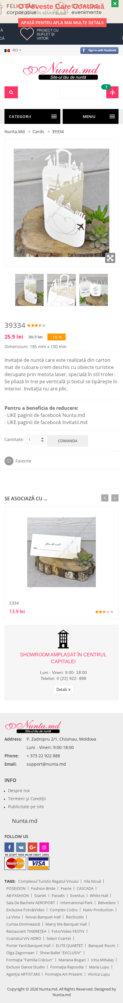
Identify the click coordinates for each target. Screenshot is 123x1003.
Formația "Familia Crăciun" (29, 959)
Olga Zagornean (20, 952)
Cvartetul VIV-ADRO (23, 938)
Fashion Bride (43, 888)
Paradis (58, 895)
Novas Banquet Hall (43, 917)
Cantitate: (14, 439)
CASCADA (85, 888)
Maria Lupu (99, 967)
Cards (38, 131)
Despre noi (19, 790)
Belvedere (107, 902)
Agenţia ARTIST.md (23, 974)
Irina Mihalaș (102, 959)
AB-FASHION (17, 895)
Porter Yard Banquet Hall (28, 945)
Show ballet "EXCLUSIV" (61, 952)
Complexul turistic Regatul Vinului (48, 881)
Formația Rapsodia (67, 967)
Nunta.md (14, 131)
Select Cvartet (59, 938)
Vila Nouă (92, 881)
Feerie (66, 888)
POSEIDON (16, 888)
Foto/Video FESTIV (68, 931)
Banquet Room (101, 945)
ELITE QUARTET (69, 945)
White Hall (99, 895)
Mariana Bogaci (72, 959)
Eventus (77, 895)
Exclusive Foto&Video (25, 909)
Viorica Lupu (99, 974)
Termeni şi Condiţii (27, 798)
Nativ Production (98, 909)
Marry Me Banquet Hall (66, 924)
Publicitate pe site (26, 806)
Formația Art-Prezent (63, 974)
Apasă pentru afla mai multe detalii (62, 22)
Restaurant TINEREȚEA (26, 931)
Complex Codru (64, 909)
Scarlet (40, 895)
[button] (14, 50)
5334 (14, 603)
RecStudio (75, 917)
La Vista (13, 917)
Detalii (62, 689)
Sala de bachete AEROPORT (30, 902)
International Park (76, 902)
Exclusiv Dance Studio (25, 967)
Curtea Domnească (23, 924)
